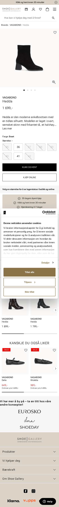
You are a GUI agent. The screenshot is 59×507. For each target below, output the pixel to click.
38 (40, 147)
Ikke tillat (29, 292)
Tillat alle (29, 272)
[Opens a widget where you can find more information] (47, 501)
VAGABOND (15, 25)
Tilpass (28, 282)
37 (29, 147)
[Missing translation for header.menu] (54, 9)
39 (51, 147)
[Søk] (53, 18)
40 (7, 156)
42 (29, 156)
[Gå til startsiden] (11, 9)
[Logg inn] (33, 9)
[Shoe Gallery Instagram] (33, 491)
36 (18, 147)
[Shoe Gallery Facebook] (25, 491)
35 (7, 147)
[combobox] (27, 18)
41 (18, 156)
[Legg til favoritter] (55, 32)
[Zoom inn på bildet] (54, 82)
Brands (4, 25)
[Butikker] (26, 9)
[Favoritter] (40, 9)
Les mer (7, 128)
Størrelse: (6, 140)
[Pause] (56, 2)
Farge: (8, 136)
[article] (15, 307)
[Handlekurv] (47, 9)
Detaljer (45, 262)
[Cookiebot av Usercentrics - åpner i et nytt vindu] (42, 212)
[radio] (7, 147)
